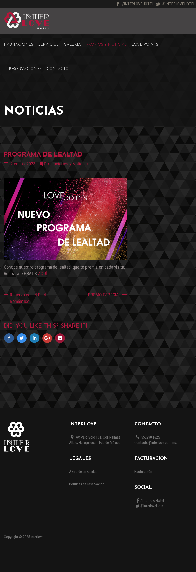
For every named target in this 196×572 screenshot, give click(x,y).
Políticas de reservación (86, 484)
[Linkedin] (35, 338)
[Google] (48, 338)
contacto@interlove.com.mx (155, 442)
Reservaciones (25, 69)
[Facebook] (10, 338)
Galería (72, 45)
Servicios (48, 45)
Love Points (145, 45)
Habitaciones (18, 45)
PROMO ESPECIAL (104, 294)
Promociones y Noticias (66, 164)
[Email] (61, 338)
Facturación (143, 471)
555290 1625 (150, 437)
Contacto (58, 69)
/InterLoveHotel (138, 4)
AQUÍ (42, 273)
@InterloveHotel (178, 4)
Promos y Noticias (106, 45)
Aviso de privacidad (83, 471)
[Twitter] (23, 338)
